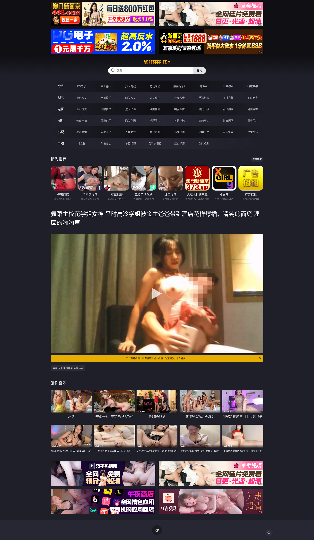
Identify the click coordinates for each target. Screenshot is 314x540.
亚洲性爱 (81, 109)
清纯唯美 (204, 120)
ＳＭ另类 (252, 98)
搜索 (199, 70)
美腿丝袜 (179, 120)
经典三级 (204, 109)
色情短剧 (204, 143)
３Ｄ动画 (155, 98)
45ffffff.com (157, 62)
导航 (61, 143)
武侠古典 (155, 132)
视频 (61, 97)
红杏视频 (179, 143)
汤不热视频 (154, 143)
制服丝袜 (179, 109)
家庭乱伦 (106, 132)
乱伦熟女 (228, 109)
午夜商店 (106, 143)
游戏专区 (155, 86)
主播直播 (228, 98)
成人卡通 (130, 109)
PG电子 (81, 86)
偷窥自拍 (81, 120)
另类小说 (204, 132)
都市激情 (81, 132)
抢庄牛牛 (252, 86)
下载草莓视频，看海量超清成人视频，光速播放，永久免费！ (157, 358)
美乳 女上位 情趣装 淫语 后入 (68, 368)
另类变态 (252, 109)
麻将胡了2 (179, 86)
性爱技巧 (252, 132)
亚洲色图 (106, 120)
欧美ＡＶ (130, 98)
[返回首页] (269, 533)
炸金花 (204, 86)
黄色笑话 (228, 132)
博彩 (61, 86)
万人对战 (130, 86)
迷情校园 (179, 132)
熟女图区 (228, 120)
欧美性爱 (155, 109)
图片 (61, 120)
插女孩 (82, 143)
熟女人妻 (179, 98)
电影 (61, 109)
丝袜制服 (204, 98)
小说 (61, 132)
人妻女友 (130, 132)
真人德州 (106, 86)
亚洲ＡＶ (81, 98)
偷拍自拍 (106, 109)
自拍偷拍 (106, 98)
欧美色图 (130, 120)
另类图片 (252, 120)
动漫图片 (155, 120)
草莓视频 (130, 143)
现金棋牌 (228, 86)
